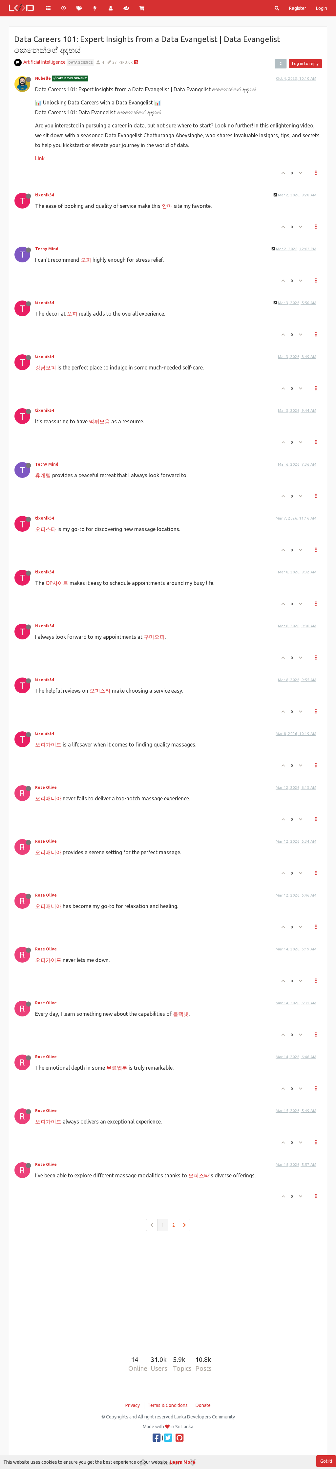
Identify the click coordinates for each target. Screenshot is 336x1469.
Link (40, 158)
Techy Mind (46, 249)
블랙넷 (181, 1014)
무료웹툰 (116, 1068)
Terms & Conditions (168, 1405)
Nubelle (43, 78)
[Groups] (126, 8)
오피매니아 (48, 798)
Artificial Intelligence (44, 62)
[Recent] (64, 8)
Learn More (182, 1462)
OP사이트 (57, 583)
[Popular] (95, 8)
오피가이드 (48, 744)
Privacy (132, 1405)
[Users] (110, 8)
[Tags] (79, 8)
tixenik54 (44, 195)
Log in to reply (305, 63)
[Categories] (48, 8)
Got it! (326, 1461)
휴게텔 (43, 475)
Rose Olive (46, 787)
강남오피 (45, 367)
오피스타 (45, 529)
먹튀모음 (99, 421)
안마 (167, 206)
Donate (203, 1405)
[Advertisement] (168, 1289)
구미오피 (154, 637)
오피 (86, 260)
